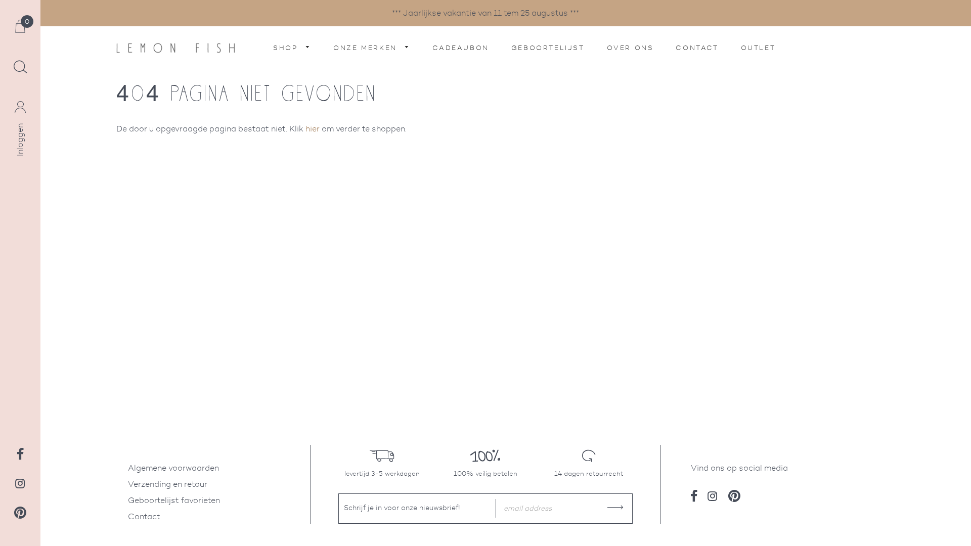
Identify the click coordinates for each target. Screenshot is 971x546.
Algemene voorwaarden (173, 468)
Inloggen (20, 139)
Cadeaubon (460, 48)
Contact (697, 48)
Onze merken (366, 48)
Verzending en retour (167, 484)
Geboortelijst (548, 48)
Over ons (630, 48)
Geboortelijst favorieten (174, 500)
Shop (287, 48)
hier (312, 128)
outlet (758, 48)
